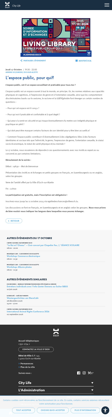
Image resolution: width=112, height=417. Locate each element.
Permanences (26, 363)
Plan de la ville (27, 367)
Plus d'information (85, 410)
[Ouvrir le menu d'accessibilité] (105, 410)
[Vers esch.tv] (91, 373)
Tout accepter (23, 410)
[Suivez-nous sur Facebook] (79, 373)
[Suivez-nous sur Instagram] (84, 373)
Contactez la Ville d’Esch (36, 349)
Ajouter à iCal (85, 60)
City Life (24, 383)
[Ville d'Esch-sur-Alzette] (56, 332)
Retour (15, 221)
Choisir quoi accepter (53, 410)
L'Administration (31, 390)
